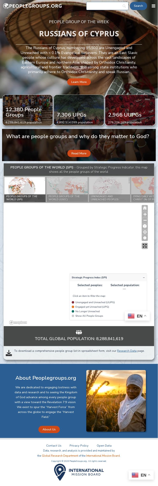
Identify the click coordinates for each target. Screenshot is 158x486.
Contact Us (53, 446)
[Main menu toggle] (153, 6)
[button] (79, 82)
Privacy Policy (79, 446)
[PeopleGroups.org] (32, 6)
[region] (79, 244)
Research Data (127, 351)
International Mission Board (103, 456)
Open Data (104, 446)
